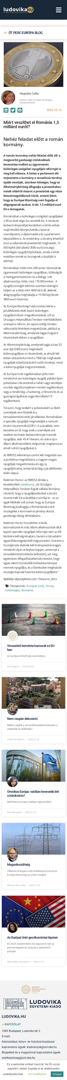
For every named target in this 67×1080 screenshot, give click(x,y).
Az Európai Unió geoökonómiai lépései (32, 937)
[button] (59, 10)
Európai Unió (35, 586)
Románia (27, 590)
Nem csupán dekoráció (22, 719)
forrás (50, 586)
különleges (12, 590)
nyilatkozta (27, 484)
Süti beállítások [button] (37, 1074)
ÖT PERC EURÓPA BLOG (26, 33)
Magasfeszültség (18, 864)
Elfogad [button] (57, 1074)
